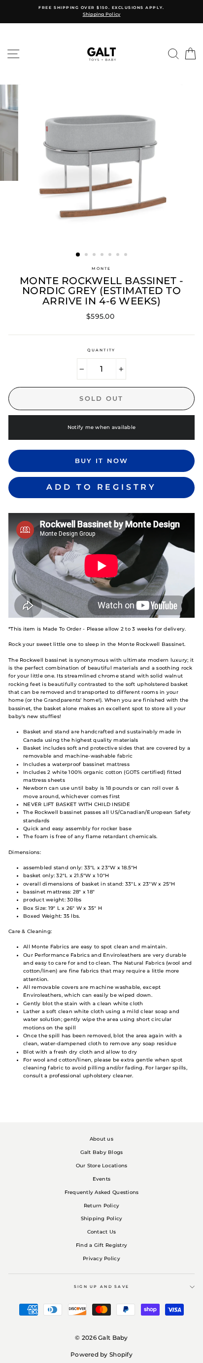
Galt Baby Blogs (101, 1152)
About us (101, 1139)
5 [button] (110, 255)
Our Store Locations (102, 1165)
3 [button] (95, 255)
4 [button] (103, 255)
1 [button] (78, 255)
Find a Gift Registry (101, 1245)
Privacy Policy (101, 1258)
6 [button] (118, 255)
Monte (101, 268)
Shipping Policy (102, 1218)
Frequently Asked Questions (102, 1192)
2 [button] (87, 255)
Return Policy (101, 1205)
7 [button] (126, 255)
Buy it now (102, 461)
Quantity (101, 350)
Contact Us (101, 1232)
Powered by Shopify (101, 1354)
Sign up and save (102, 1286)
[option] (101, 11)
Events (102, 1179)
